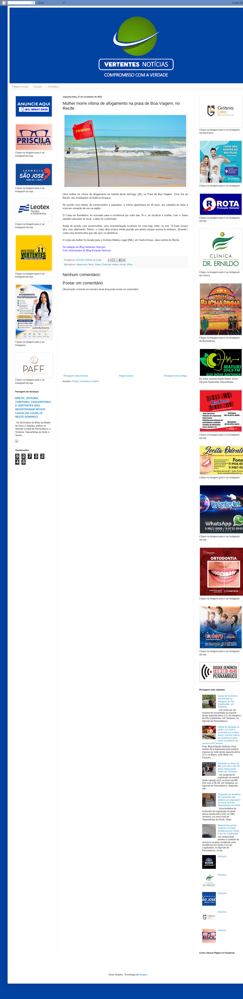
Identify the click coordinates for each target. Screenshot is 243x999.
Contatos (53, 86)
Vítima (130, 264)
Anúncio (222, 856)
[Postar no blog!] (113, 260)
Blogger (143, 974)
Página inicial (20, 86)
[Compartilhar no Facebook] (120, 260)
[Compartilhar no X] (117, 260)
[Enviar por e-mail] (109, 260)
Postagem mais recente (76, 376)
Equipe (38, 86)
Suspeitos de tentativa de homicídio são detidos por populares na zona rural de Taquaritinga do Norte (229, 800)
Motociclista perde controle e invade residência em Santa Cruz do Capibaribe (228, 829)
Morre (91, 264)
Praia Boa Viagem (110, 264)
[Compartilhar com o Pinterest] (124, 260)
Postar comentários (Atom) (85, 381)
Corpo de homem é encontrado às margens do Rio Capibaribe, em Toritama (228, 701)
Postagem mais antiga (175, 376)
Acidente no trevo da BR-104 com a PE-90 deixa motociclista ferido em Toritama (229, 767)
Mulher (98, 264)
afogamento (82, 264)
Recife (123, 264)
